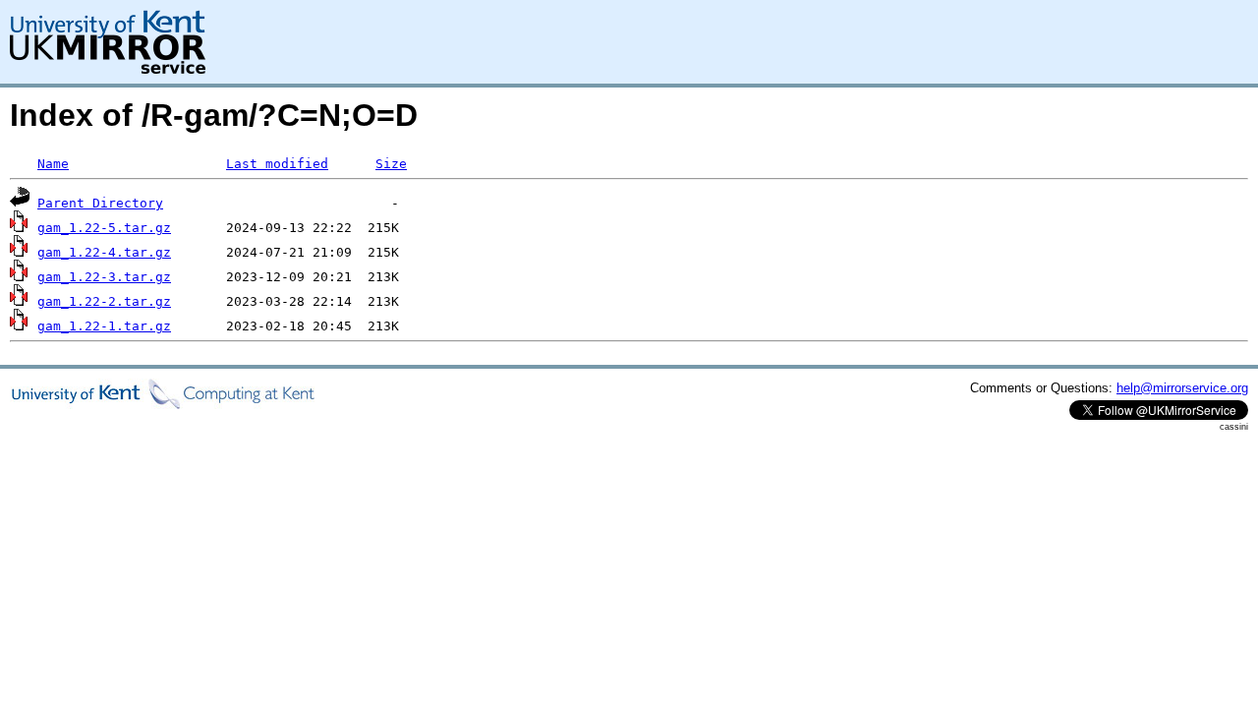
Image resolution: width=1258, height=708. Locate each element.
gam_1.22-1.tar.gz (104, 326)
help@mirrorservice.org (1182, 388)
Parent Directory (100, 203)
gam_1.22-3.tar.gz (104, 276)
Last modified (277, 163)
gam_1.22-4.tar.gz (104, 252)
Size (391, 163)
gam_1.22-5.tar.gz (104, 227)
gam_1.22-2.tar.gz (104, 301)
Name (53, 163)
